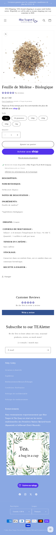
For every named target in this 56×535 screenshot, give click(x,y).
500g (6, 124)
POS (32, 530)
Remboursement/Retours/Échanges (19, 382)
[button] (5, 20)
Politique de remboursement (16, 399)
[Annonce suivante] (51, 3)
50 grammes (19, 118)
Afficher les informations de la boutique (21, 172)
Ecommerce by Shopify (44, 530)
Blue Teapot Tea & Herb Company (20, 530)
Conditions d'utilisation (14, 388)
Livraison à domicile (13, 370)
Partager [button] (8, 277)
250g (43, 118)
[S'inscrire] (48, 350)
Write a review (28, 312)
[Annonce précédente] (5, 3)
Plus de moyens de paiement (28, 158)
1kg (16, 124)
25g (6, 118)
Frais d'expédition (7, 101)
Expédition (9, 376)
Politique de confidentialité (16, 394)
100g (33, 118)
